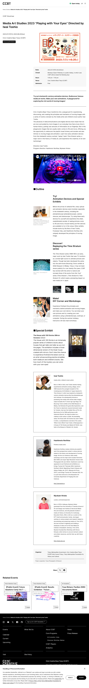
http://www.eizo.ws (59, 541)
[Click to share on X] (60, 570)
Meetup (62, 640)
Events (8, 9)
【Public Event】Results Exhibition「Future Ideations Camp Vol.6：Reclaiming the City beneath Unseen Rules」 (44, 588)
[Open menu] (85, 3)
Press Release (72, 633)
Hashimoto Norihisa (62, 440)
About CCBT (50, 629)
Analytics (49, 648)
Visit (4, 654)
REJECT (70, 677)
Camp (57, 637)
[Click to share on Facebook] (64, 570)
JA (82, 3)
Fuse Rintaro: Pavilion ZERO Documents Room (74, 588)
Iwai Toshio (58, 376)
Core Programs (51, 633)
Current (5, 638)
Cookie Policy (58, 678)
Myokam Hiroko (60, 496)
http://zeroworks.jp (59, 483)
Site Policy (28, 654)
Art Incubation (51, 637)
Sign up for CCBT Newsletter (35, 621)
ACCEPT (81, 677)
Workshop (56, 640)
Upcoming (6, 642)
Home (4, 9)
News (69, 629)
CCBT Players (51, 644)
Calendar (6, 635)
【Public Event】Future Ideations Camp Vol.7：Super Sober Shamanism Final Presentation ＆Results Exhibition (15, 588)
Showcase (50, 640)
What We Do (29, 629)
